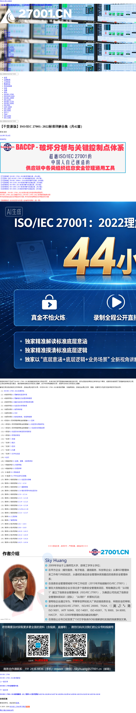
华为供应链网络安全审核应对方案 (37, 197)
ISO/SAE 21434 (9, 49)
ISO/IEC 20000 (9, 50)
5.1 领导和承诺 (17, 409)
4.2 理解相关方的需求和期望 (22, 398)
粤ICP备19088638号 (7, 710)
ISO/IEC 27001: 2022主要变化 (14, 391)
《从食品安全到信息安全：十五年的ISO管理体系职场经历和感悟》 (26, 5)
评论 (5, 45)
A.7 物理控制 (12, 520)
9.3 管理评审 (17, 468)
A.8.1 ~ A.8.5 (22, 524)
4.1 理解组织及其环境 (19, 394)
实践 (5, 43)
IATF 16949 (8, 59)
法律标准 (7, 32)
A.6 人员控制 (12, 516)
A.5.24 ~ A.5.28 (23, 505)
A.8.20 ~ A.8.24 (23, 538)
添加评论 (3, 139)
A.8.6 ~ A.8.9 (22, 527)
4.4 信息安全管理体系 (19, 406)
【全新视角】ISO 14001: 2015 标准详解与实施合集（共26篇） (21, 187)
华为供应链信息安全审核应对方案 (12, 197)
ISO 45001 (7, 63)
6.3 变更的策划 (15, 435)
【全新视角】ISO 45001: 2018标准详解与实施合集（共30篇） (21, 189)
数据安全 (7, 37)
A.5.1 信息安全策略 (24, 479)
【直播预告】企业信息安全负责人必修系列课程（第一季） (20, 200)
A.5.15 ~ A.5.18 (23, 498)
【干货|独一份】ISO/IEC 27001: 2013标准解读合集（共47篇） (21, 178)
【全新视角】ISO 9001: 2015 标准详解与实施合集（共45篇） (21, 185)
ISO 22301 (7, 52)
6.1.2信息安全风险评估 (36, 424)
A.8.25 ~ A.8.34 (23, 542)
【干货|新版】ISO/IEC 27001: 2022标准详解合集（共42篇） (20, 176)
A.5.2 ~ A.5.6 (22, 483)
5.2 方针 (15, 413)
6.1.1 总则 (30, 420)
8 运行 (7, 457)
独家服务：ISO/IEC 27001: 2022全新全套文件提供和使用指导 (21, 192)
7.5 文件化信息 (15, 454)
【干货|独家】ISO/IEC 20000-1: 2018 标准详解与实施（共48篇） (22, 180)
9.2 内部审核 (17, 465)
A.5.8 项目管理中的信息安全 (27, 490)
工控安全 (7, 34)
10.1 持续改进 (15, 472)
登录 (17, 703)
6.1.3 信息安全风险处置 (36, 428)
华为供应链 (8, 39)
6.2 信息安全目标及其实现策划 (20, 431)
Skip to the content (6, 1)
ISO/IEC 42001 (9, 56)
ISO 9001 (7, 58)
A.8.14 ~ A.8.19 (23, 535)
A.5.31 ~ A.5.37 (23, 513)
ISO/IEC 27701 (9, 54)
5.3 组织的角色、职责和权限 (22, 417)
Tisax (5, 67)
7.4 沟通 (12, 450)
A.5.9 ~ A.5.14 (22, 494)
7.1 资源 (12, 439)
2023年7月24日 (5, 135)
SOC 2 (6, 65)
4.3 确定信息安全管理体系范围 (22, 402)
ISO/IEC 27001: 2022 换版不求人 (11, 194)
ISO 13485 (7, 70)
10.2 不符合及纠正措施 (18, 476)
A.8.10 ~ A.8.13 (23, 531)
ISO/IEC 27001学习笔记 (18, 706)
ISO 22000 (7, 68)
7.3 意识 (12, 446)
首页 (5, 30)
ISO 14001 (7, 61)
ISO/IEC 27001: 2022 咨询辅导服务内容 (36, 194)
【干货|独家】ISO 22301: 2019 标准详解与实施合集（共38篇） (22, 182)
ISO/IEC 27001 (9, 47)
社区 (5, 41)
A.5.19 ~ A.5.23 (23, 502)
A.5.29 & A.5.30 (23, 509)
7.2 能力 (12, 442)
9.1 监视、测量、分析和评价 (23, 461)
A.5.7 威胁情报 (23, 487)
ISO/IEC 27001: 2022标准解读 (10, 678)
